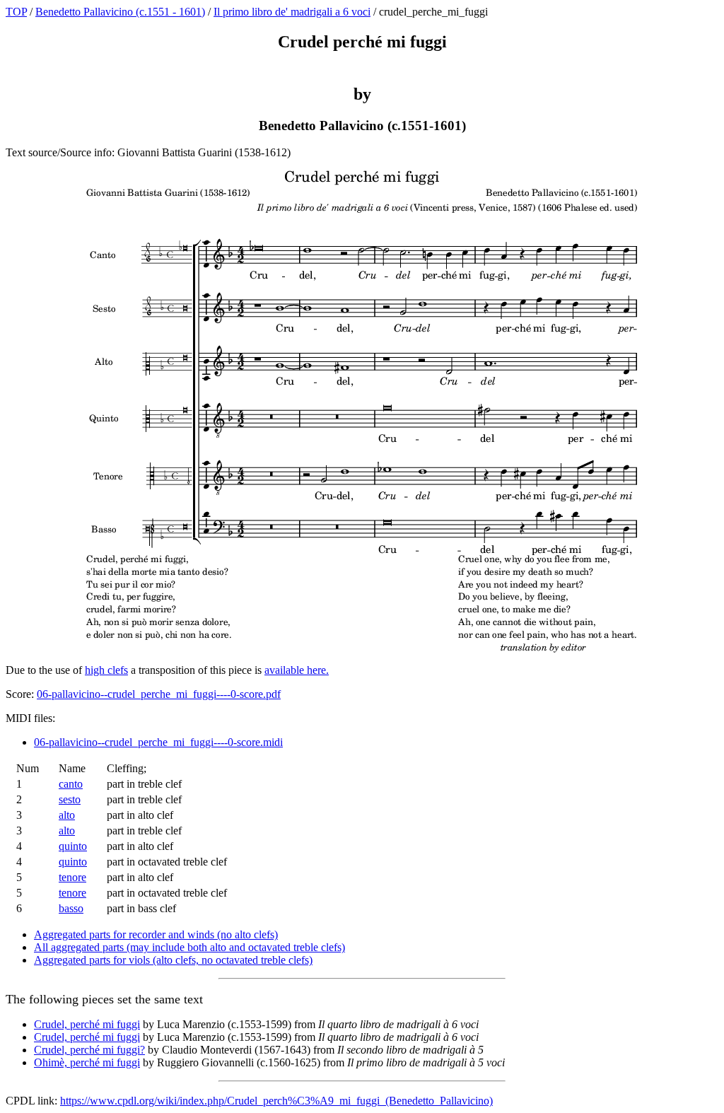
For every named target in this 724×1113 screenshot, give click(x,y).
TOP (16, 12)
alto (67, 815)
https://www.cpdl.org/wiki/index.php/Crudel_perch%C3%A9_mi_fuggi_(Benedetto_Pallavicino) (276, 1101)
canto (71, 784)
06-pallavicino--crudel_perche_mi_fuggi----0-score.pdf (159, 694)
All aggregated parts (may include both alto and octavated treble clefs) (189, 947)
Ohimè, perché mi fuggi (87, 1062)
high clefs (106, 670)
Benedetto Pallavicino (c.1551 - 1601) (120, 12)
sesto (70, 799)
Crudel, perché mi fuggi (87, 1024)
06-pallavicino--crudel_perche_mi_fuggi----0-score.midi (158, 742)
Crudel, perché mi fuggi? (89, 1050)
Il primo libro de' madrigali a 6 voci (292, 12)
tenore (72, 877)
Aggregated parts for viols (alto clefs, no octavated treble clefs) (173, 960)
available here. (296, 670)
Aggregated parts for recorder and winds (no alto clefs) (156, 934)
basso (71, 908)
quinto (73, 846)
